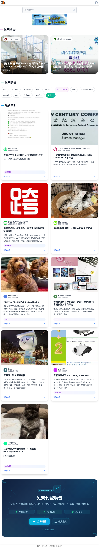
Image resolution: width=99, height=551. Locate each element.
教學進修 (27, 89)
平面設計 (39, 95)
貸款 (74, 89)
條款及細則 (49, 530)
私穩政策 (59, 546)
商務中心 (27, 95)
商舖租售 (6, 95)
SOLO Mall (62, 89)
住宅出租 (15, 89)
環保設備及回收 (87, 89)
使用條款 (52, 546)
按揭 (37, 89)
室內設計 (48, 89)
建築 (4, 89)
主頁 (38, 546)
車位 (16, 95)
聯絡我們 (44, 546)
